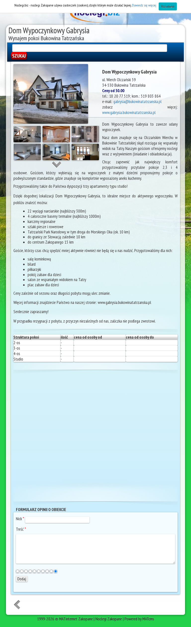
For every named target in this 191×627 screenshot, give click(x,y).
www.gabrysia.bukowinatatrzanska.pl (129, 112)
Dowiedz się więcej (144, 5)
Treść (21, 529)
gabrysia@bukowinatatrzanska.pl (137, 101)
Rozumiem (167, 6)
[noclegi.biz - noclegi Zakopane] (95, 15)
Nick (20, 518)
